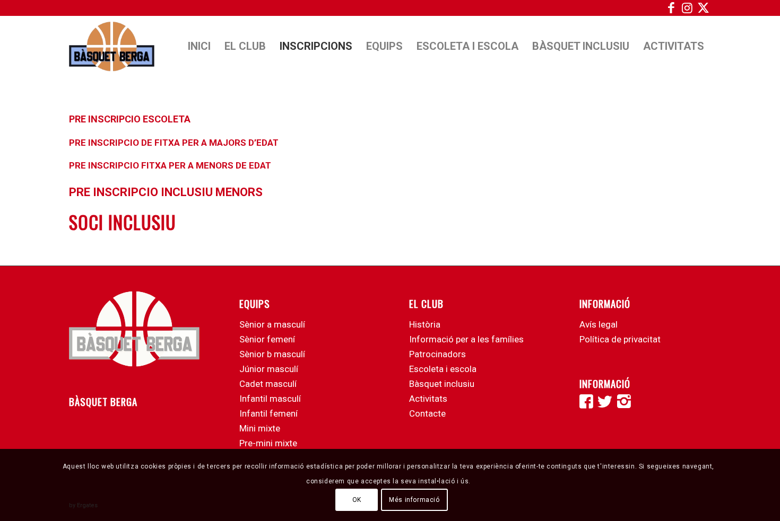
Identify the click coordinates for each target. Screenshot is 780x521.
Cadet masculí (268, 383)
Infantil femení (268, 413)
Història (424, 324)
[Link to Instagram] (687, 8)
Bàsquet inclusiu (441, 383)
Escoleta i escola (442, 369)
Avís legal (598, 324)
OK (356, 500)
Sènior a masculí (272, 324)
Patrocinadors (437, 354)
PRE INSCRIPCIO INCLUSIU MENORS (166, 192)
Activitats (428, 398)
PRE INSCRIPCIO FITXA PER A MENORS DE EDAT (170, 165)
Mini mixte (259, 428)
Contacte (427, 413)
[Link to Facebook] (671, 8)
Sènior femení (267, 339)
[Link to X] (703, 8)
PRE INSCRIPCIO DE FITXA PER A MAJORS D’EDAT (174, 142)
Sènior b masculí (272, 354)
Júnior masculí (268, 369)
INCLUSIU (139, 221)
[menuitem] (199, 46)
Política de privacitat (620, 339)
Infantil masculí (270, 398)
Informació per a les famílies (466, 339)
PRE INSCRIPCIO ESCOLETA (129, 119)
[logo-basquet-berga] (111, 46)
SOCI (86, 221)
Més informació (414, 500)
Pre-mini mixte (268, 443)
